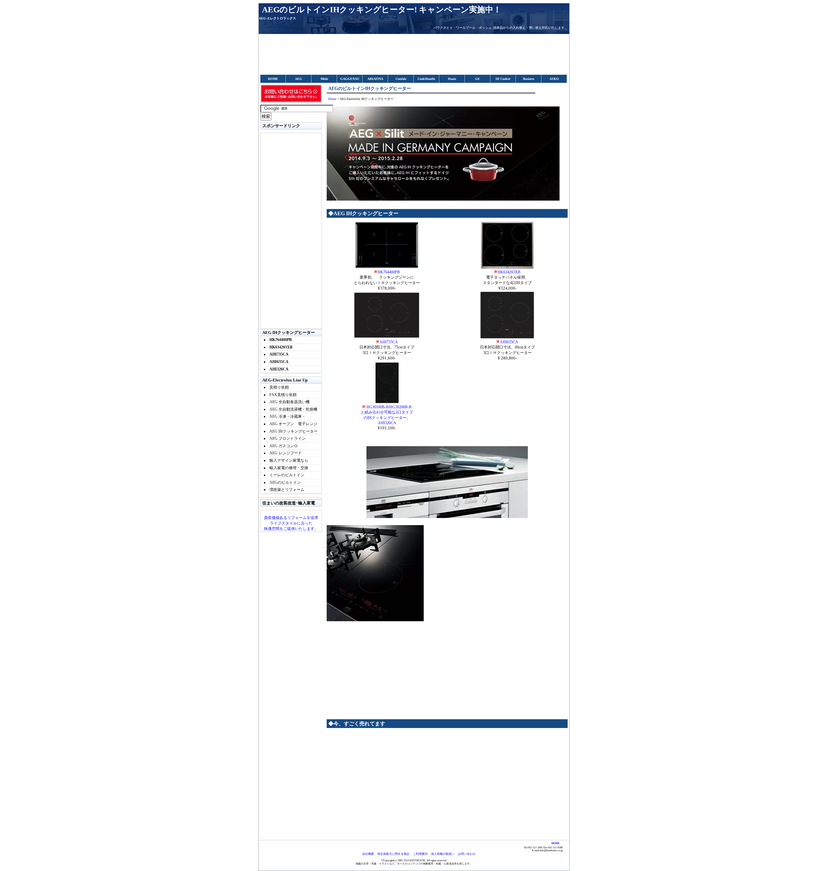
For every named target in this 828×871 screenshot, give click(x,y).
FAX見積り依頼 (283, 394)
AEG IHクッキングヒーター (293, 431)
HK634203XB (508, 272)
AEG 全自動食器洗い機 (289, 402)
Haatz (452, 79)
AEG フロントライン (287, 438)
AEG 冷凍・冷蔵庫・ (287, 416)
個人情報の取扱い (442, 853)
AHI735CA (388, 342)
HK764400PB (388, 272)
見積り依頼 (279, 387)
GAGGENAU (349, 79)
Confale (401, 79)
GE (477, 79)
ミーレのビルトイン (286, 475)
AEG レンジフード (285, 453)
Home (332, 99)
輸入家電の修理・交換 (288, 468)
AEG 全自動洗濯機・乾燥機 (293, 409)
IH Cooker (503, 79)
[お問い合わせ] (291, 101)
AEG (298, 79)
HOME (273, 79)
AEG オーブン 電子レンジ (293, 424)
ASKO (554, 79)
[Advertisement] (389, 57)
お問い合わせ (466, 853)
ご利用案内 (420, 853)
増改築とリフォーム (286, 489)
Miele (324, 79)
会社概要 (368, 853)
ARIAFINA (375, 79)
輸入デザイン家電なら (288, 460)
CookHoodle (426, 79)
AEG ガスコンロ (283, 446)
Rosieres (528, 79)
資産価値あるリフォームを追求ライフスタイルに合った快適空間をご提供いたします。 (291, 523)
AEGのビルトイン (285, 482)
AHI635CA (509, 342)
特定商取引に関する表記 (393, 853)
